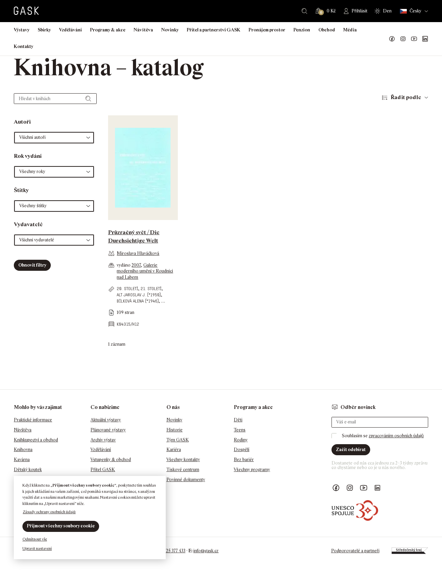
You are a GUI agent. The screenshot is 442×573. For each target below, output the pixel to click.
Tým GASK (177, 439)
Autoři (22, 121)
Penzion (302, 29)
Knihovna (23, 449)
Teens (240, 429)
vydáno (124, 265)
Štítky (21, 190)
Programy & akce (107, 29)
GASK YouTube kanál (414, 39)
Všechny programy (252, 469)
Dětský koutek (28, 469)
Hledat (304, 11)
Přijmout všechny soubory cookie (61, 525)
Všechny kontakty (183, 459)
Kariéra (173, 449)
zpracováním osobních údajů (396, 435)
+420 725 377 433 (169, 550)
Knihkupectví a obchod (36, 439)
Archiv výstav (103, 439)
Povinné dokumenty (185, 479)
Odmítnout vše (34, 539)
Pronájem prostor (267, 29)
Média (350, 29)
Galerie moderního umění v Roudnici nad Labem (145, 271)
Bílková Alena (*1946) (138, 301)
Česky (415, 11)
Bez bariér (244, 459)
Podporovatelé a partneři (355, 550)
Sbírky (44, 29)
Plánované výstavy (108, 429)
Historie (174, 429)
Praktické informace (33, 419)
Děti (238, 419)
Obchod (326, 29)
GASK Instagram (403, 39)
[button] (54, 138)
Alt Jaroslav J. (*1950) (139, 295)
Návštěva (143, 29)
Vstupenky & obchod (110, 459)
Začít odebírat (351, 449)
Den (387, 10)
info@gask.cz (206, 550)
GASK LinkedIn (425, 39)
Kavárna (22, 459)
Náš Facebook (392, 39)
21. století (151, 288)
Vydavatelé (28, 224)
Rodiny (241, 439)
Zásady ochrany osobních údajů (49, 511)
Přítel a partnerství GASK (213, 29)
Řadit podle (406, 97)
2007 (136, 265)
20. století (127, 288)
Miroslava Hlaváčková (138, 253)
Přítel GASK (102, 469)
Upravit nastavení (37, 548)
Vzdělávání (70, 29)
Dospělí (241, 449)
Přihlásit (359, 10)
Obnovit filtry (32, 265)
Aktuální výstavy (105, 419)
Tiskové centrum (182, 469)
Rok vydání (28, 156)
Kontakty (23, 46)
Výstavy (21, 29)
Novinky (170, 29)
